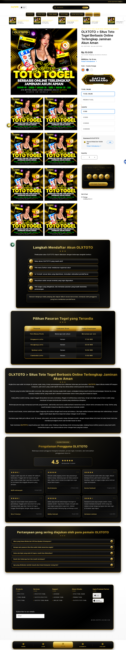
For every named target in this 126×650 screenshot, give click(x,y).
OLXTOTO (30, 14)
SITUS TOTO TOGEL (77, 14)
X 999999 (86, 129)
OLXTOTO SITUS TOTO (41, 597)
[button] (30, 14)
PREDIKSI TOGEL (88, 100)
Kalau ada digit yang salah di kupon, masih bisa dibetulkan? (33, 553)
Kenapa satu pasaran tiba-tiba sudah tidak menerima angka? (33, 547)
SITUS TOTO (41, 14)
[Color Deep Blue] (87, 70)
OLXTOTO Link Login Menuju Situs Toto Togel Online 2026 (64, 1)
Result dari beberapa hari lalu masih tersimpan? (29, 559)
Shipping (91, 54)
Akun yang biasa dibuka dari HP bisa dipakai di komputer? (32, 541)
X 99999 (86, 123)
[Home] (15, 7)
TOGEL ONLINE (52, 14)
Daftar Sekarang (83, 1)
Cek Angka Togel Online (98, 184)
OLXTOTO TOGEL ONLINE (41, 600)
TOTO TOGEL (64, 14)
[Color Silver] (91, 70)
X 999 (85, 111)
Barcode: (93, 46)
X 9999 (85, 117)
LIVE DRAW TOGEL (58, 597)
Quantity (84, 153)
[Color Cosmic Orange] (83, 70)
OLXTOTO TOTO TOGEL (79, 600)
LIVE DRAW (56, 594)
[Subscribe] (42, 616)
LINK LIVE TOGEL (58, 600)
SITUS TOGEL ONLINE (79, 594)
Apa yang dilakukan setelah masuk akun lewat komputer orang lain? (35, 565)
